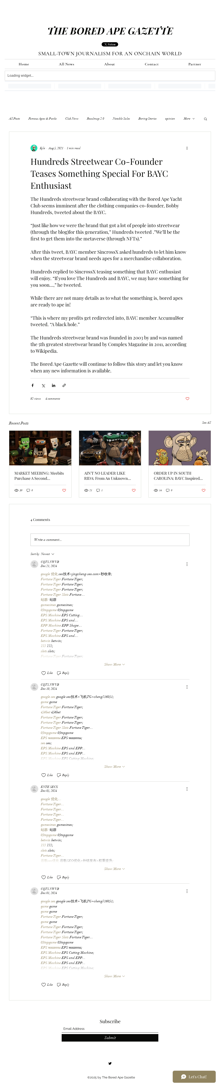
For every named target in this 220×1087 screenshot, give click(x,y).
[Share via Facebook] (33, 385)
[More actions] (186, 148)
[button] (205, 118)
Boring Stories (148, 118)
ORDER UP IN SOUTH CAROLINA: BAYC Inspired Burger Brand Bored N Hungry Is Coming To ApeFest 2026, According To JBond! (179, 476)
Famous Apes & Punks (43, 118)
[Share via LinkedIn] (54, 385)
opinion (170, 118)
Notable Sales (121, 118)
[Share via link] (64, 385)
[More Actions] (186, 564)
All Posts (14, 118)
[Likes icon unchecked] (43, 673)
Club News (71, 118)
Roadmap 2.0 (95, 118)
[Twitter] (110, 1063)
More (187, 118)
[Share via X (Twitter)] (43, 385)
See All (206, 422)
